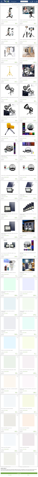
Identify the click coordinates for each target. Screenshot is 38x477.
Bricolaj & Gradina (13, 1)
